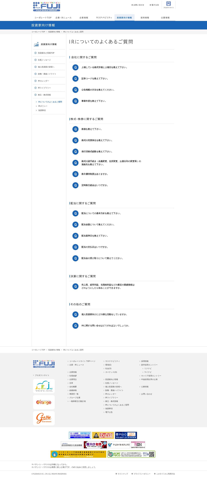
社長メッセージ (44, 60)
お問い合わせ (146, 394)
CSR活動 (104, 17)
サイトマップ (123, 474)
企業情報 (84, 17)
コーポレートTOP (43, 17)
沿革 (71, 383)
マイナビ (148, 372)
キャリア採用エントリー (151, 376)
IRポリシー (42, 106)
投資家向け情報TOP (46, 53)
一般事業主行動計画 (77, 401)
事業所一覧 (73, 394)
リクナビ (148, 368)
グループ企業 (74, 398)
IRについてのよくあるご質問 (50, 102)
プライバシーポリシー (142, 474)
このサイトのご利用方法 (165, 474)
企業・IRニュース (63, 17)
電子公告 (109, 412)
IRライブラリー (44, 88)
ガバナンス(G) (111, 372)
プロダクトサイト (42, 375)
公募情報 (165, 17)
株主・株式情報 (44, 95)
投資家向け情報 (125, 17)
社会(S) (108, 368)
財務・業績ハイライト (47, 74)
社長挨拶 (73, 376)
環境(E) (108, 365)
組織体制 (73, 390)
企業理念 (73, 379)
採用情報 (145, 17)
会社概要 (73, 387)
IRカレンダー (43, 81)
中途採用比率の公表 (149, 379)
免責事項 (42, 110)
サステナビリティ (112, 361)
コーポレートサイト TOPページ (82, 361)
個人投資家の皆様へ (46, 67)
